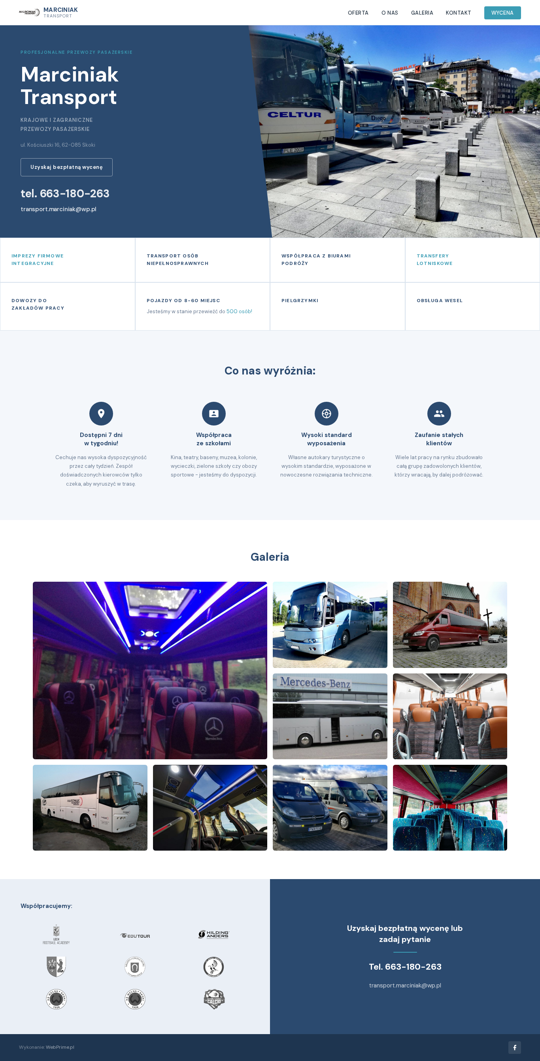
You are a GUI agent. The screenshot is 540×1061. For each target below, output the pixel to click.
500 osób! (239, 311)
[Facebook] (514, 1047)
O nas (389, 12)
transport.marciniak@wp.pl (58, 209)
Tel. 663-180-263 (405, 966)
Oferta (358, 12)
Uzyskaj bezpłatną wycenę (66, 167)
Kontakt (459, 12)
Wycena (502, 12)
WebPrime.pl (60, 1047)
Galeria (422, 12)
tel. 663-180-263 (65, 193)
